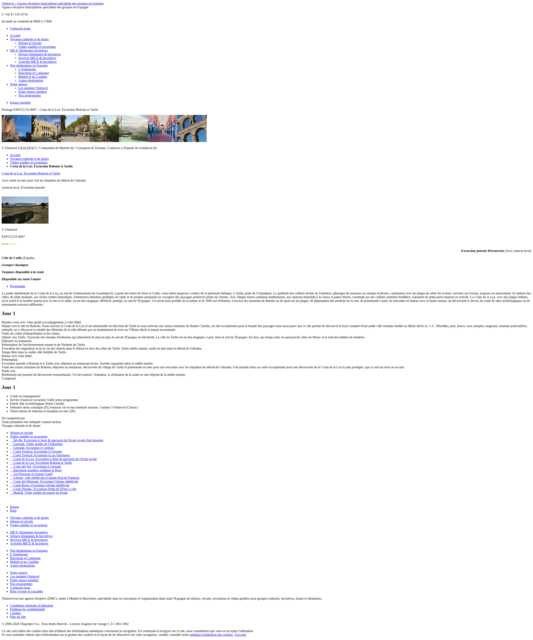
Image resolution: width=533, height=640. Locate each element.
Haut (13, 510)
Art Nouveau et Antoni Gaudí (31, 474)
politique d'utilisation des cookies (211, 634)
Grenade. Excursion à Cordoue (32, 447)
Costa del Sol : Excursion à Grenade (35, 466)
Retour (14, 507)
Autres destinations (30, 80)
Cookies (15, 613)
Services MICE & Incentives (37, 58)
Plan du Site (18, 617)
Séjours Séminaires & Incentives (39, 54)
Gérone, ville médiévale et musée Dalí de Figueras (44, 477)
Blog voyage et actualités (26, 591)
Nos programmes (29, 95)
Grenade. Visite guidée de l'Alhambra (36, 444)
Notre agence (18, 84)
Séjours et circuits (29, 43)
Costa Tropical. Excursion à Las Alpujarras (40, 455)
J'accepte (240, 634)
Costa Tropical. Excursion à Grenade (36, 451)
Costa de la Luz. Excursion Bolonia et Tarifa (31, 173)
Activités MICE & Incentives (37, 62)
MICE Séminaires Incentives (29, 50)
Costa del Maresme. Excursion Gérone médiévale (44, 481)
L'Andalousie (27, 69)
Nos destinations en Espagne (29, 65)
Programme (17, 286)
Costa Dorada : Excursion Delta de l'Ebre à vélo (43, 489)
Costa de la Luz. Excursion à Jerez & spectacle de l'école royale (53, 459)
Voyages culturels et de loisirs (29, 39)
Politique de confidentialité (27, 609)
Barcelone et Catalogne (33, 73)
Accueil (15, 35)
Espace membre (20, 102)
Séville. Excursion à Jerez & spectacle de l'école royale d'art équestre (56, 440)
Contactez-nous (20, 28)
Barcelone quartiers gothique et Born (36, 470)
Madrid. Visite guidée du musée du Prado (39, 492)
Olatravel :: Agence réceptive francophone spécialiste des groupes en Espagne (53, 3)
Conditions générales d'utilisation (31, 605)
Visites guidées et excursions (37, 47)
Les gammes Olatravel (33, 88)
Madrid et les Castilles (32, 76)
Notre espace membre (32, 91)
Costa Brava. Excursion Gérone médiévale (39, 485)
